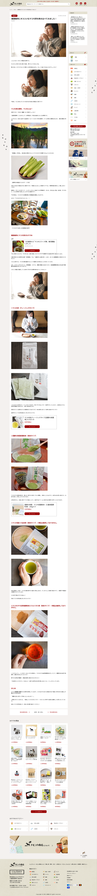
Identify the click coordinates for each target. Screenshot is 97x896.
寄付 (75, 120)
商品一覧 (47, 864)
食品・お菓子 (77, 88)
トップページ (32, 864)
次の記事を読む (53, 712)
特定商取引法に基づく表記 (72, 871)
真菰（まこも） (18, 828)
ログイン (69, 881)
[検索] (68, 4)
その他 (75, 117)
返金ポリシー (84, 864)
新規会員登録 (69, 879)
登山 (75, 114)
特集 (76, 57)
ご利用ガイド (58, 864)
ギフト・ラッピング (66, 864)
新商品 (75, 68)
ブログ (15, 9)
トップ (11, 9)
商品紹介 (14, 15)
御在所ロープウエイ (58, 823)
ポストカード (77, 104)
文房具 (35, 828)
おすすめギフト (18, 823)
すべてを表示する (38, 811)
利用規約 (79, 864)
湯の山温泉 (36, 823)
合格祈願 (76, 110)
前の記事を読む (24, 712)
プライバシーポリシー (71, 873)
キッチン (76, 91)
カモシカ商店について (40, 864)
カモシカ (56, 828)
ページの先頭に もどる (83, 856)
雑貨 (75, 97)
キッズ (75, 107)
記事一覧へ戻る (38, 712)
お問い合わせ (79, 126)
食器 (75, 94)
